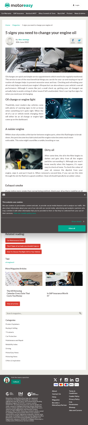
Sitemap (72, 407)
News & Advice (80, 13)
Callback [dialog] (16, 382)
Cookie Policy (74, 396)
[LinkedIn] (71, 380)
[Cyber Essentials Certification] (32, 394)
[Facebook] (60, 380)
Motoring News (11, 356)
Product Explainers (13, 324)
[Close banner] (85, 194)
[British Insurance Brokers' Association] (10, 394)
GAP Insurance (18, 13)
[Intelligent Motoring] (20, 394)
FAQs (54, 397)
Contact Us (56, 394)
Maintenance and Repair (14, 340)
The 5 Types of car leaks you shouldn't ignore (23, 246)
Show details (76, 221)
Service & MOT (31, 13)
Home (7, 25)
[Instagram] (66, 380)
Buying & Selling (11, 328)
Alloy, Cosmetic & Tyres (47, 13)
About (54, 391)
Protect (69, 13)
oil (6, 262)
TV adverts (10, 332)
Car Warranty (6, 13)
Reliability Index (11, 344)
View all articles (12, 304)
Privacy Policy (74, 399)
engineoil (11, 262)
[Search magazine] (80, 313)
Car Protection (11, 336)
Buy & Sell (61, 13)
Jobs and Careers (75, 410)
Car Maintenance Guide (15, 240)
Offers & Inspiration (13, 361)
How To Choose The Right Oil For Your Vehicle (23, 252)
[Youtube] (77, 380)
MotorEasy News (12, 352)
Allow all (72, 228)
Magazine (16, 25)
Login (77, 5)
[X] (55, 379)
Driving (8, 348)
